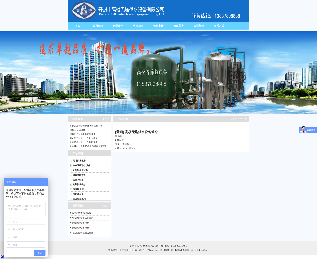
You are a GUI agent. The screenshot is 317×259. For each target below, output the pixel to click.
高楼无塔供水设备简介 (83, 213)
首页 (77, 25)
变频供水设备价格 (80, 223)
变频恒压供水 (79, 184)
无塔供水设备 (79, 160)
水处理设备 (78, 194)
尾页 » (132, 148)
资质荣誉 (179, 25)
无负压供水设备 (80, 170)
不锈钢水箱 (78, 189)
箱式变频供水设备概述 (83, 232)
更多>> (106, 119)
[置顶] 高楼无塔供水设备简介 (136, 132)
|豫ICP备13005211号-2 (175, 246)
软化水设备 (78, 179)
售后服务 (138, 25)
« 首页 (118, 148)
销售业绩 (158, 25)
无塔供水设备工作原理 (83, 218)
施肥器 (118, 136)
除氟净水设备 (79, 175)
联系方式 (219, 25)
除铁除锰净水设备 (81, 165)
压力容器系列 (79, 199)
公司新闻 (199, 25)
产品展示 (118, 25)
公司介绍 (98, 25)
